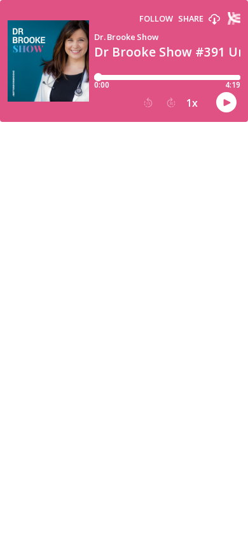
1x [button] (192, 103)
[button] (214, 19)
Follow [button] (156, 19)
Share (190, 19)
